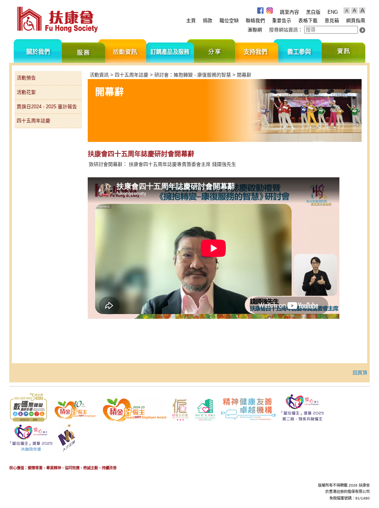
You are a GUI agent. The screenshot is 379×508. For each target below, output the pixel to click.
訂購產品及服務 (170, 51)
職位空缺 (229, 20)
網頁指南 (355, 20)
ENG (333, 12)
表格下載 (308, 20)
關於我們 (38, 51)
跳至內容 (289, 12)
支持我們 (256, 51)
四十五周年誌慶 (33, 120)
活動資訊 (125, 51)
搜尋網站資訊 (283, 30)
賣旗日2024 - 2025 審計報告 (47, 106)
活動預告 (26, 78)
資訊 (343, 51)
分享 (214, 51)
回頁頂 (360, 372)
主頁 (191, 20)
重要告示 (281, 20)
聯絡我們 (255, 20)
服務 (83, 51)
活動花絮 (26, 92)
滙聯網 (255, 30)
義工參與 (300, 51)
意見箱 (332, 20)
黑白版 (313, 12)
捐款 (207, 20)
